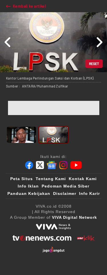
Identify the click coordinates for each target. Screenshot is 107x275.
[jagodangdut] (53, 249)
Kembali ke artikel (29, 6)
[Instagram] (63, 165)
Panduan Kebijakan (28, 193)
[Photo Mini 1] (21, 135)
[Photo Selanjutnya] (99, 42)
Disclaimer (64, 193)
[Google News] (51, 165)
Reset (94, 64)
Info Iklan (28, 186)
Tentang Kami (51, 178)
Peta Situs (21, 178)
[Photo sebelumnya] (8, 42)
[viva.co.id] (53, 227)
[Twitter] (40, 165)
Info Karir (89, 193)
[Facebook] (29, 165)
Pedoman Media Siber (65, 186)
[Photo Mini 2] (53, 135)
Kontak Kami (83, 178)
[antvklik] (85, 238)
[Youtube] (76, 165)
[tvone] (42, 238)
